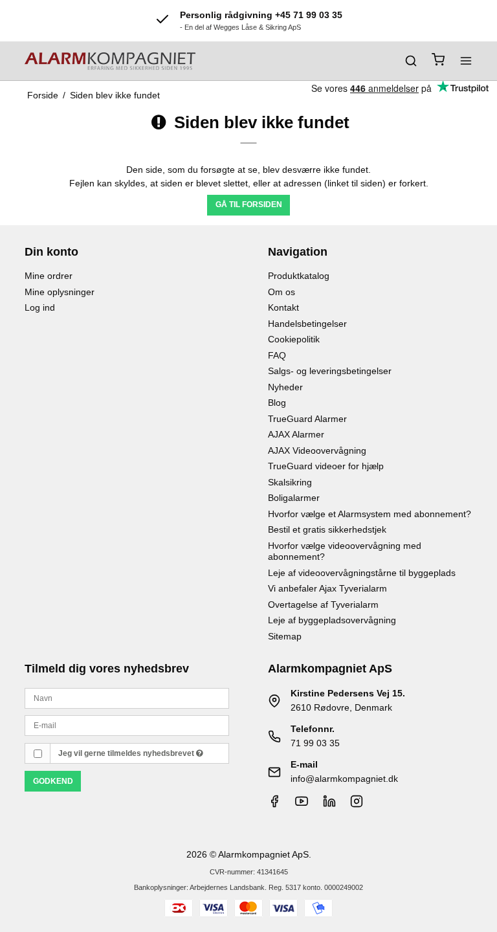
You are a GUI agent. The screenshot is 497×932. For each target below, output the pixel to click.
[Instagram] (356, 804)
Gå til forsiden (248, 204)
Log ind (40, 307)
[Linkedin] (329, 804)
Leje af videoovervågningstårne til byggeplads (362, 573)
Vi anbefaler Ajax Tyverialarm (327, 588)
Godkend (53, 781)
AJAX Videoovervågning (317, 450)
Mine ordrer (48, 276)
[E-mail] (127, 725)
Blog (277, 402)
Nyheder (285, 387)
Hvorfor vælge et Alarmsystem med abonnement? (369, 514)
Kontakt (283, 307)
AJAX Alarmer (296, 434)
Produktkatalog (298, 276)
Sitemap (285, 636)
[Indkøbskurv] (438, 61)
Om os (281, 292)
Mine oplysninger (59, 292)
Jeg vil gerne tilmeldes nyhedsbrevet (127, 753)
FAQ (277, 355)
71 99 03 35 (315, 743)
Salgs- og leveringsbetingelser (330, 371)
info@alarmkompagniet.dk (344, 778)
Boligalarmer (294, 498)
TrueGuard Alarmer (307, 419)
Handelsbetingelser (307, 323)
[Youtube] (301, 804)
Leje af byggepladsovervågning (332, 620)
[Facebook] (274, 804)
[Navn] (127, 697)
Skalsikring (290, 482)
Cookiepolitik (294, 339)
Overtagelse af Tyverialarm (323, 604)
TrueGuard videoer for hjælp (326, 466)
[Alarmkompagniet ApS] (110, 61)
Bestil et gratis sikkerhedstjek (327, 529)
